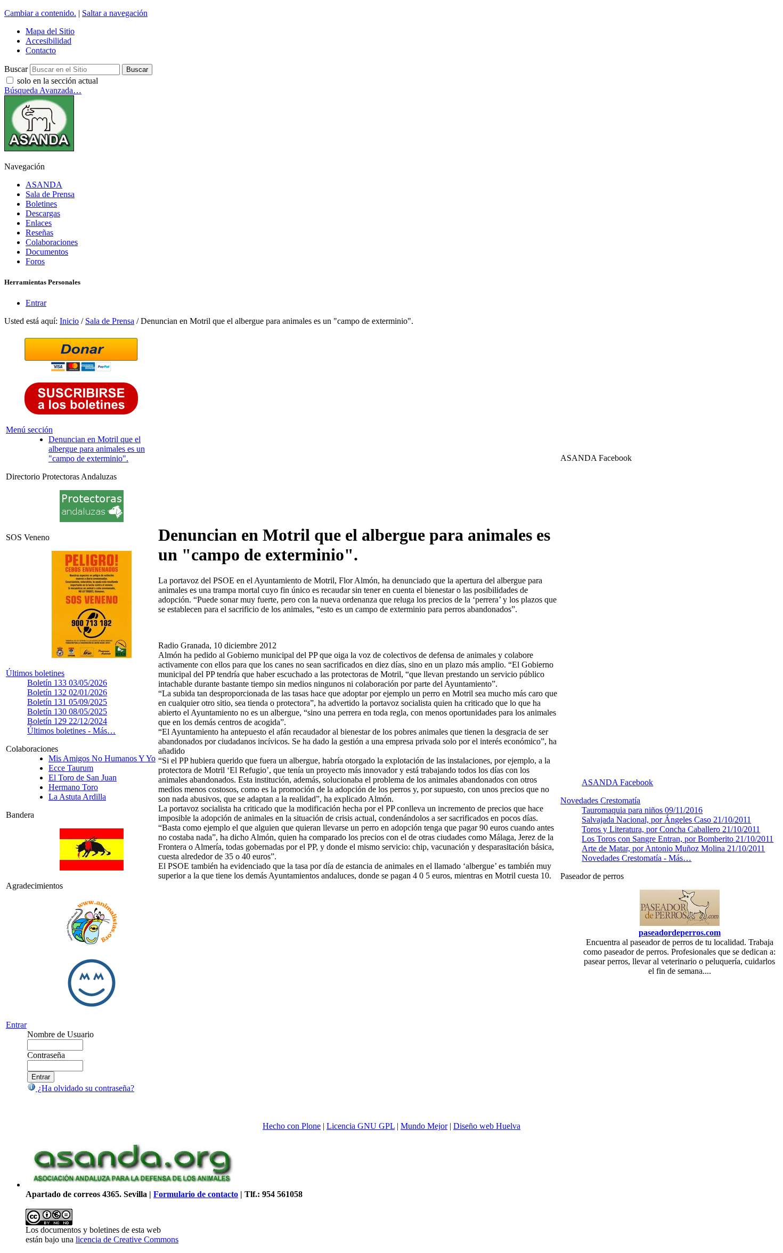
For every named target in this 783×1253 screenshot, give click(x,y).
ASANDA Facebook (617, 782)
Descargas (43, 213)
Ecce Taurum (70, 767)
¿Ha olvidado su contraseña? (85, 1088)
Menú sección (29, 429)
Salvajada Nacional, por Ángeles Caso (666, 819)
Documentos (47, 251)
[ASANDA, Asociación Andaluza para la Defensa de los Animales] (132, 1184)
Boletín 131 (67, 701)
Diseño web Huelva (486, 1125)
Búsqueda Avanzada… (42, 90)
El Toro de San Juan (82, 777)
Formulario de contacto (195, 1194)
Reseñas (39, 232)
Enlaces (39, 222)
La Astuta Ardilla (77, 796)
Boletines (41, 203)
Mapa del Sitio (50, 31)
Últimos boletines (35, 673)
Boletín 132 (67, 692)
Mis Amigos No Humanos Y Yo (102, 758)
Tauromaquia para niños (642, 810)
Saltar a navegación (115, 13)
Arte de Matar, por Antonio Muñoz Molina (673, 848)
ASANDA (44, 184)
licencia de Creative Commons (127, 1239)
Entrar (36, 302)
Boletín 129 (67, 721)
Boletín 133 (67, 682)
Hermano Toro (73, 787)
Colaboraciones (52, 242)
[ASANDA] (39, 148)
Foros (35, 261)
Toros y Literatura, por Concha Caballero (671, 829)
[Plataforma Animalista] (92, 942)
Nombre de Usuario (60, 1034)
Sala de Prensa (50, 194)
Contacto (41, 50)
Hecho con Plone (292, 1125)
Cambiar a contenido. (40, 13)
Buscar (16, 69)
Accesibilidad (48, 40)
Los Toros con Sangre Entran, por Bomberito (677, 838)
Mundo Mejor (424, 1125)
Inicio (69, 321)
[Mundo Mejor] (91, 1006)
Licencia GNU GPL (361, 1125)
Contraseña (46, 1055)
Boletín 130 (67, 711)
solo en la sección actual (57, 80)
